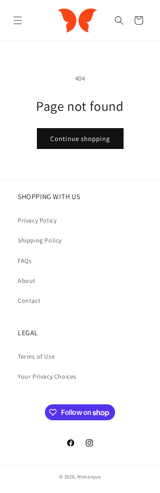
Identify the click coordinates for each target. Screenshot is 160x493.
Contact (29, 301)
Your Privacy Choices (47, 376)
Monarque (89, 476)
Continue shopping (80, 138)
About (27, 281)
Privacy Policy (37, 220)
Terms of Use (36, 356)
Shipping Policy (40, 240)
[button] (18, 20)
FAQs (25, 261)
